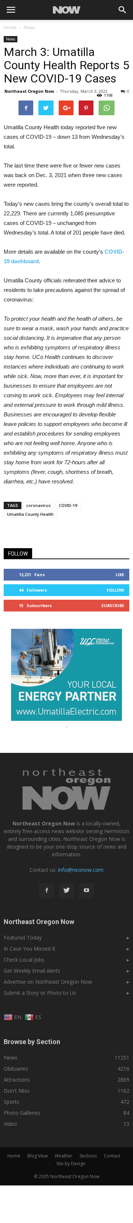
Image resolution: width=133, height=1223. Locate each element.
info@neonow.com (80, 869)
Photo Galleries (22, 1112)
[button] (122, 10)
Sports (11, 1101)
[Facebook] (46, 890)
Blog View (37, 1156)
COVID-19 (68, 505)
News (10, 39)
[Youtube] (86, 890)
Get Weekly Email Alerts (32, 970)
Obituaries (16, 1068)
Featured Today (23, 937)
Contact (112, 1156)
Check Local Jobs (24, 959)
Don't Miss (17, 1090)
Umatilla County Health (30, 514)
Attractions (17, 1079)
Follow (115, 590)
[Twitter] (66, 890)
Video (10, 1123)
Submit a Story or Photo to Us (40, 992)
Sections (88, 1156)
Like (120, 574)
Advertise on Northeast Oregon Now (48, 981)
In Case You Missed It (29, 948)
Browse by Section (32, 1042)
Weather (63, 1156)
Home (10, 27)
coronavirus (38, 505)
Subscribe (112, 605)
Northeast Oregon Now (29, 91)
